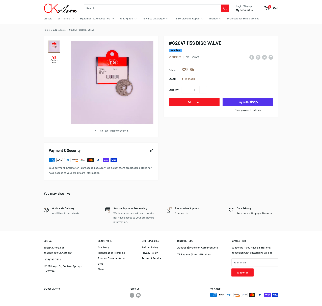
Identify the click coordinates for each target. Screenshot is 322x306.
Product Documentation (112, 258)
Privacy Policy (150, 252)
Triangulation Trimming (111, 252)
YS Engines (126, 18)
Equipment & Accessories (94, 18)
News (101, 269)
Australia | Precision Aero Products (197, 247)
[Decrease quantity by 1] (185, 89)
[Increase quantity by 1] (203, 89)
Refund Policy (150, 247)
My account (243, 10)
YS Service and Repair (187, 18)
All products (59, 29)
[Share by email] (271, 57)
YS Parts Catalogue (153, 18)
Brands (213, 18)
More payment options (248, 110)
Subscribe (242, 272)
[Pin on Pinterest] (258, 57)
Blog (100, 263)
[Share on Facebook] (251, 57)
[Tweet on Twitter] (264, 57)
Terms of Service (152, 258)
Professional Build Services (243, 18)
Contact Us (181, 213)
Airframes (64, 18)
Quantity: (174, 89)
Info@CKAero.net (54, 247)
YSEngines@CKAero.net (58, 252)
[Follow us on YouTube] (138, 295)
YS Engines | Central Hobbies (194, 254)
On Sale (48, 18)
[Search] (225, 8)
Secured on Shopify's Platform (254, 213)
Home (47, 29)
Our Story (103, 247)
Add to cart (194, 102)
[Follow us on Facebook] (132, 295)
